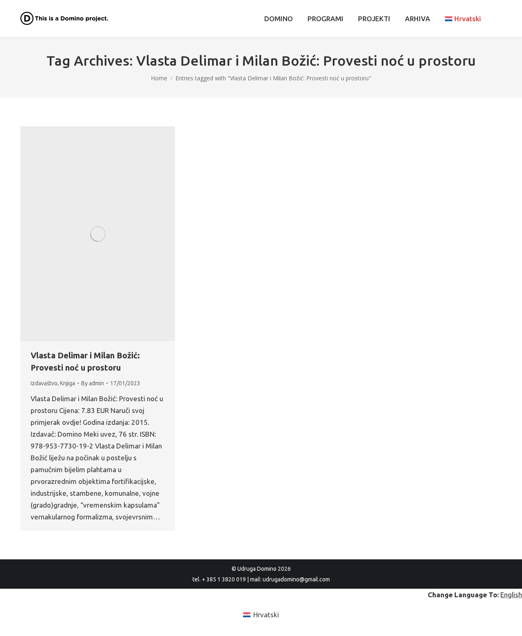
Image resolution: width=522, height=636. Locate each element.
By (92, 383)
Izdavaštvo (44, 383)
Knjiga (67, 383)
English (511, 594)
